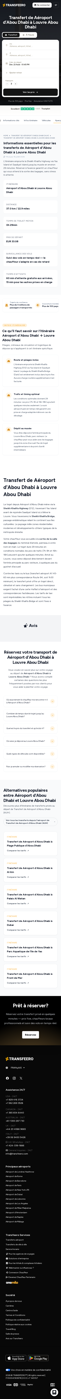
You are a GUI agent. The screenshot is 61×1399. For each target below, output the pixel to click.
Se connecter (43, 5)
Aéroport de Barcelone (16, 1181)
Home (5, 136)
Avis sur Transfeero (14, 1338)
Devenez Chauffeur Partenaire (21, 1277)
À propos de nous (14, 1301)
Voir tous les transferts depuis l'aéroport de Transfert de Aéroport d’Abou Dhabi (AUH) (27, 821)
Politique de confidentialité (18, 1320)
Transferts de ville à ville (16, 1244)
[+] (15, 83)
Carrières (10, 1306)
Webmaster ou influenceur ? (21, 1268)
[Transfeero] (20, 1059)
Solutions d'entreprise (18, 1258)
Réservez (30, 1034)
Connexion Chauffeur (18, 1272)
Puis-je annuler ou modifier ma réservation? (26, 766)
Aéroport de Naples (14, 1217)
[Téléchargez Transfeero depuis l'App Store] (16, 1358)
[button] (30, 63)
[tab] (11, 35)
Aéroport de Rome (14, 1176)
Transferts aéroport (15, 1240)
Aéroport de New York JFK (17, 1190)
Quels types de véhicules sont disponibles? (25, 754)
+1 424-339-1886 (15, 1145)
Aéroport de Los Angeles (17, 1203)
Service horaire (12, 1249)
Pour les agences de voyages (21, 1254)
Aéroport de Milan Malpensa (18, 1208)
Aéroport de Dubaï (14, 1194)
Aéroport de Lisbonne (15, 1199)
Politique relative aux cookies (19, 1324)
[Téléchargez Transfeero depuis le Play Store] (38, 1358)
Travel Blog (11, 1329)
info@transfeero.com (17, 1153)
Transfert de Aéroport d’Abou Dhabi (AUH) (30, 136)
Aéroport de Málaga (15, 1221)
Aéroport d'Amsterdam (16, 1212)
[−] (7, 83)
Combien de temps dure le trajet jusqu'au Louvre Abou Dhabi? (25, 715)
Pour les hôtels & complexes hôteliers (25, 1263)
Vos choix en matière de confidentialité (30, 1370)
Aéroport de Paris (13, 1185)
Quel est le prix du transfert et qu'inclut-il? (25, 728)
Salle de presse (12, 1334)
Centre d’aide (12, 1310)
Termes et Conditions (15, 1315)
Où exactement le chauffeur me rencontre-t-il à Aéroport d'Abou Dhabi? (27, 701)
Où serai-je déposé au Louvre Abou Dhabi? (25, 741)
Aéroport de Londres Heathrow (20, 1172)
